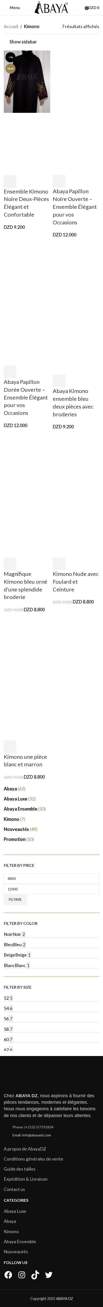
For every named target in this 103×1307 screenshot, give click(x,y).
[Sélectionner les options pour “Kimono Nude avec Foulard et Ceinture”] (59, 564)
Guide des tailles (20, 1169)
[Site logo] (51, 7)
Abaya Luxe (15, 1211)
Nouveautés (16, 1251)
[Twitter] (48, 1274)
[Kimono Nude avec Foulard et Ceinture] (76, 463)
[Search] (81, 8)
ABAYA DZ (64, 1298)
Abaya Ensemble (20, 1241)
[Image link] (29, 1077)
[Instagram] (21, 1274)
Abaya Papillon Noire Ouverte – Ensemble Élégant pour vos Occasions (75, 206)
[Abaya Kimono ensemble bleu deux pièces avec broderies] (76, 271)
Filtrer (15, 899)
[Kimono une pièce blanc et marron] (27, 646)
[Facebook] (8, 1274)
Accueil (11, 26)
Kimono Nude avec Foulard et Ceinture (75, 581)
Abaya (10, 1221)
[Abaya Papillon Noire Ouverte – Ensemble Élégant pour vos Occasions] (76, 81)
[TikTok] (35, 1274)
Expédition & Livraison (26, 1179)
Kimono (11, 1231)
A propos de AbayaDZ (25, 1148)
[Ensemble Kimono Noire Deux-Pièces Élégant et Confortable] (27, 81)
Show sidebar (23, 41)
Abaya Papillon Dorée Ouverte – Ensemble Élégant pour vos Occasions (26, 397)
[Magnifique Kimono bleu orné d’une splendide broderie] (27, 463)
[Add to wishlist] (23, 181)
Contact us (14, 1189)
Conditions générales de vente (33, 1159)
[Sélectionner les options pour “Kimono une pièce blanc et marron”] (10, 746)
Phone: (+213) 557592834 (33, 1127)
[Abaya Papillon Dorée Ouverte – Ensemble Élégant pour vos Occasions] (27, 271)
